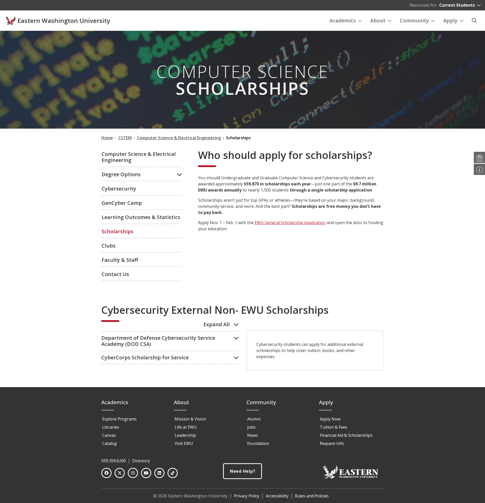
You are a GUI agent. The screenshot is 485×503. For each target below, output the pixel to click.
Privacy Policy (246, 496)
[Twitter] (120, 473)
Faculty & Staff (120, 259)
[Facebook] (106, 473)
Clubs (109, 245)
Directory (141, 461)
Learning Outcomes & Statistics (141, 217)
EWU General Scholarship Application (290, 222)
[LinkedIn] (159, 473)
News (252, 435)
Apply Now (330, 419)
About (377, 20)
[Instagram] (133, 473)
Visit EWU (184, 443)
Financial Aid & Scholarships (346, 435)
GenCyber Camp (122, 202)
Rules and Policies (312, 496)
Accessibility (277, 496)
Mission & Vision (190, 419)
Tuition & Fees (333, 427)
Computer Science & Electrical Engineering (139, 157)
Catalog (109, 443)
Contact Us (115, 274)
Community (414, 20)
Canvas (109, 435)
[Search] (474, 20)
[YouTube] (146, 473)
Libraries (110, 427)
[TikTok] (173, 473)
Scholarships (117, 231)
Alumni (253, 419)
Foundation (258, 443)
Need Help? (242, 471)
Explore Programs (119, 419)
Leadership (185, 435)
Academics (342, 20)
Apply (450, 20)
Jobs (251, 427)
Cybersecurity (119, 188)
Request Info (332, 443)
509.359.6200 (113, 461)
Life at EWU (186, 427)
